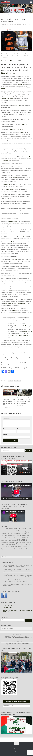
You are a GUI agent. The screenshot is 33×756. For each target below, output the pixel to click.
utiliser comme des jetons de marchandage (15, 303)
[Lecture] (3, 499)
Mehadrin (22, 540)
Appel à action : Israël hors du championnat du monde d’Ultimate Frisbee (17, 606)
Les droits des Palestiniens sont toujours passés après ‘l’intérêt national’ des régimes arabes (9, 401)
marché (15, 177)
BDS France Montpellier (10, 531)
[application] (16, 491)
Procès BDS (4, 544)
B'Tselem (26, 528)
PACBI (16, 542)
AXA (22, 529)
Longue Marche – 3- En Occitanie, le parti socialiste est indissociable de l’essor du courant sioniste (17, 580)
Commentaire (7, 418)
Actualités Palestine (9, 15)
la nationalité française (15, 129)
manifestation (14, 540)
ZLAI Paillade (23, 549)
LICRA (22, 538)
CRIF (2, 535)
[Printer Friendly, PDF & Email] (6, 29)
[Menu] (31, 2)
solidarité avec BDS (9, 546)
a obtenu (16, 105)
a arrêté (6, 184)
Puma (9, 544)
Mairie (10, 540)
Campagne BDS (5, 533)
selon (2, 88)
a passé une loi (13, 221)
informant (19, 84)
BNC (18, 531)
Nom (4, 428)
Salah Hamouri (8, 73)
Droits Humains (8, 535)
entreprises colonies (16, 535)
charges (26, 156)
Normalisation (3, 542)
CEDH (10, 533)
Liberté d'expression (15, 538)
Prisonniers (28, 542)
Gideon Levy (28, 535)
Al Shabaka (3, 528)
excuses (8, 241)
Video (16, 549)
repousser (23, 124)
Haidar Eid (4, 538)
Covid (26, 533)
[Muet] (27, 499)
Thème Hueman (25, 751)
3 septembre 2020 (19, 326)
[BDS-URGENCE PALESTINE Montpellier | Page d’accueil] (7, 2)
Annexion (9, 529)
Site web (5, 434)
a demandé (10, 189)
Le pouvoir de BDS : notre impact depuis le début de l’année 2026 (17, 610)
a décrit (15, 310)
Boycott (22, 531)
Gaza (22, 535)
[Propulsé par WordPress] (15, 751)
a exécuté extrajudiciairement (20, 335)
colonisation (17, 533)
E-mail (18, 428)
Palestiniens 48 (21, 542)
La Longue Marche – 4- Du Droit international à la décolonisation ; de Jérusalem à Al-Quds (17, 565)
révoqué (21, 236)
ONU (8, 542)
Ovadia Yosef (4, 160)
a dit (22, 132)
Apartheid (10, 380)
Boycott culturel (27, 531)
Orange (12, 542)
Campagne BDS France (8, 603)
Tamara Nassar (5, 60)
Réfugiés (13, 544)
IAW (9, 538)
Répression (22, 544)
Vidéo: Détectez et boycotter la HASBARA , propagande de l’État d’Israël (17, 570)
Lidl (26, 537)
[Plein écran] (30, 499)
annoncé (14, 259)
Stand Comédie (17, 546)
